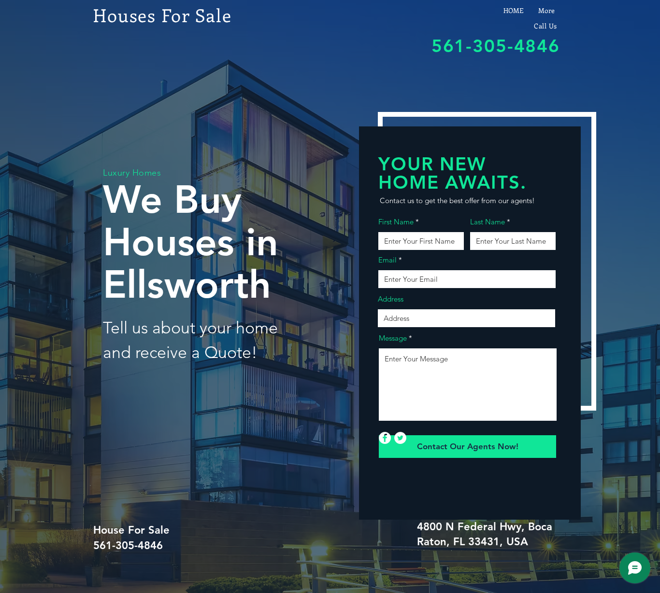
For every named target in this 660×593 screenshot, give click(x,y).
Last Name (487, 221)
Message (393, 338)
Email (387, 259)
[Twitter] (400, 438)
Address (390, 299)
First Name (396, 221)
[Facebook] (385, 438)
